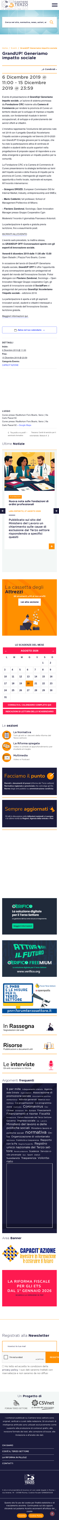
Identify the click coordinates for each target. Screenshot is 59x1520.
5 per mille (13, 1089)
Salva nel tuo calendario (30, 329)
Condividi (50, 69)
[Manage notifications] (52, 1513)
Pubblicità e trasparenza (27, 1140)
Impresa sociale (26, 1121)
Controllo (17, 1107)
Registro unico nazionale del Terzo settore (28, 1147)
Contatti (7, 1464)
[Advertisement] (29, 865)
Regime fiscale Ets (25, 1144)
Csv (46, 1107)
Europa (32, 1111)
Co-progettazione (24, 1103)
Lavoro (44, 1121)
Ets (26, 1110)
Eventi (14, 48)
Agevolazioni (26, 1093)
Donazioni (19, 1110)
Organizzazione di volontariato (30, 1136)
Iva (38, 1121)
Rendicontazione (21, 1151)
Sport (30, 1155)
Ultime (13, 443)
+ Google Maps (24, 425)
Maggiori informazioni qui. (15, 316)
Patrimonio (10, 1140)
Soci (24, 1155)
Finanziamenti (44, 1110)
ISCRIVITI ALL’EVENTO (14, 234)
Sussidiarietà (13, 1158)
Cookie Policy (36, 1516)
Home (5, 48)
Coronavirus (33, 1106)
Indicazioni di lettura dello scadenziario (30, 711)
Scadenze (34, 1151)
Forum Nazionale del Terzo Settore (34, 1117)
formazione (11, 1117)
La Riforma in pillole (14, 1457)
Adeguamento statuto (32, 1089)
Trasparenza (28, 1158)
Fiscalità (44, 1114)
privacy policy (10, 1370)
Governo (11, 1121)
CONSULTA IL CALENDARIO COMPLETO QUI (29, 705)
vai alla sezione (29, 602)
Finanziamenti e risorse (22, 1113)
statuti (37, 1155)
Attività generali (28, 1099)
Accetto (22, 1516)
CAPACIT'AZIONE (10, 365)
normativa (36, 1132)
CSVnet (10, 1111)
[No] (55, 1509)
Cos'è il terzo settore (15, 1451)
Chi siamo (7, 1445)
